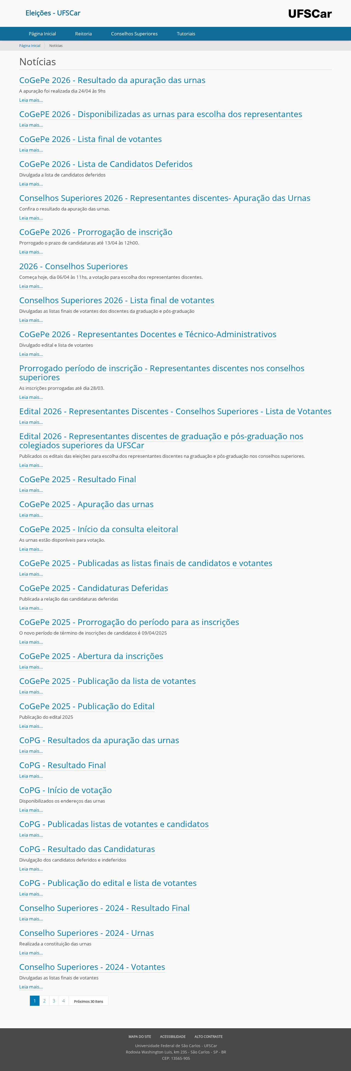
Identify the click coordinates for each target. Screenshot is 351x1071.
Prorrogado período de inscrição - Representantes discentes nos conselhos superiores (161, 372)
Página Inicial (42, 33)
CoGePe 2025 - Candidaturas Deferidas (93, 587)
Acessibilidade (173, 1036)
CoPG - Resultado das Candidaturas (87, 848)
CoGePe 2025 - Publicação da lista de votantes (107, 680)
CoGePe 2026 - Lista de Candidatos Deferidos (106, 163)
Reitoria (83, 33)
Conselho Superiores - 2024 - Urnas (86, 932)
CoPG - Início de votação (65, 790)
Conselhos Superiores (134, 33)
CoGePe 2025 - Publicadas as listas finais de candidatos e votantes (145, 563)
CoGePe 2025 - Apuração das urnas (86, 504)
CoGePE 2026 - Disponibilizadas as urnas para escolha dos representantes (160, 114)
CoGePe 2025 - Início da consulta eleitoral (98, 529)
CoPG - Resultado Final (62, 765)
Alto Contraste (209, 1036)
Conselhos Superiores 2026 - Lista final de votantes (116, 300)
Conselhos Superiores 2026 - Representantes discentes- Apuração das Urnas (164, 197)
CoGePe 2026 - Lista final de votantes (90, 138)
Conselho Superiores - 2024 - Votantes (92, 966)
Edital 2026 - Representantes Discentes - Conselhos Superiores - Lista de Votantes (175, 411)
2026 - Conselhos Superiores (73, 266)
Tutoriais (186, 33)
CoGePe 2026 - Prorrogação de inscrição (95, 231)
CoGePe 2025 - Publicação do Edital (87, 706)
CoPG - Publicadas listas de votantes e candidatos (114, 823)
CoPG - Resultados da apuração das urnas (99, 740)
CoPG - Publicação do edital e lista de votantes (108, 882)
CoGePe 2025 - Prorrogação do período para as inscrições (129, 621)
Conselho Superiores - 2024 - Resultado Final (104, 907)
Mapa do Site (140, 1036)
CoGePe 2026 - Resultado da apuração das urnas (112, 80)
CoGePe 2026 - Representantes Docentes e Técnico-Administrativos (147, 334)
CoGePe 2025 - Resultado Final (77, 479)
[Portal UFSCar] (310, 11)
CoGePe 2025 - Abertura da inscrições (91, 655)
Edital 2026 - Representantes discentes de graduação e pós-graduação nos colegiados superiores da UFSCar (161, 440)
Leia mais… (31, 100)
